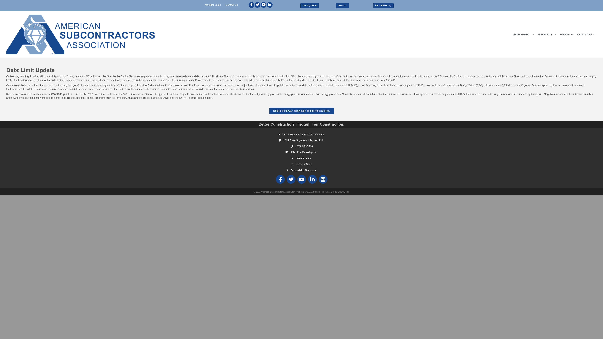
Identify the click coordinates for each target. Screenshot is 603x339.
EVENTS (564, 34)
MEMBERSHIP (521, 34)
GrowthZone (343, 192)
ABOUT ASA (584, 34)
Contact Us (231, 5)
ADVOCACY (544, 34)
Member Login (213, 5)
